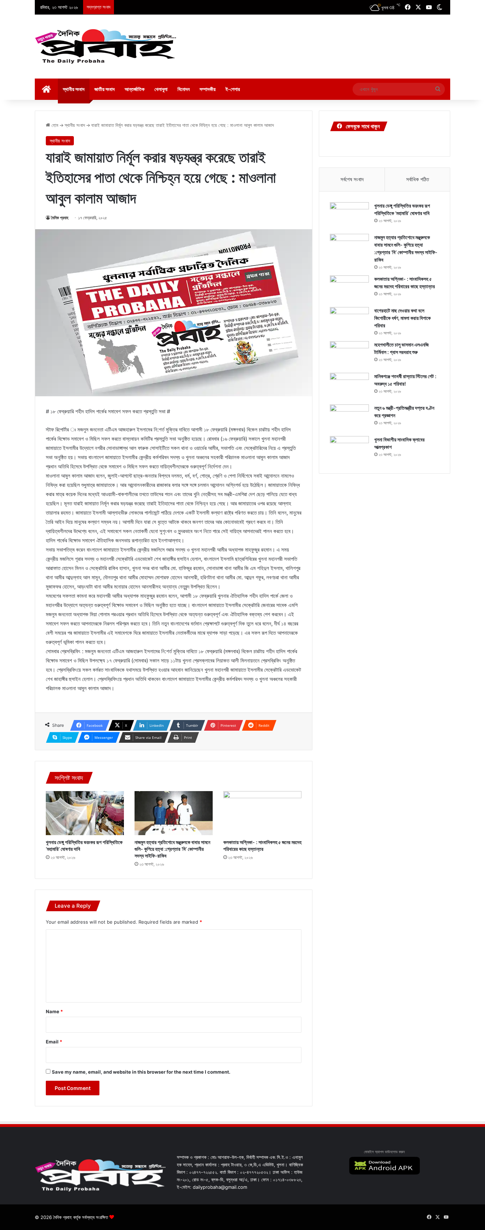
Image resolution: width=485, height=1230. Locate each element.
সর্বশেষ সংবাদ (352, 179)
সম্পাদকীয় (208, 89)
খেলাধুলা (161, 89)
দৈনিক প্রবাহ (60, 217)
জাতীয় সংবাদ (104, 89)
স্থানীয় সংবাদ (74, 89)
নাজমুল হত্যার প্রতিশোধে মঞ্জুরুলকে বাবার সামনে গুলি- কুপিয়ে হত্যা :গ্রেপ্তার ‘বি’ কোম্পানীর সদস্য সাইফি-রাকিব (172, 849)
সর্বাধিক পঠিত (417, 179)
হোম (54, 125)
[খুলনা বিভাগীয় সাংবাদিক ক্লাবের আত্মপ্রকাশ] (349, 449)
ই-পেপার (232, 89)
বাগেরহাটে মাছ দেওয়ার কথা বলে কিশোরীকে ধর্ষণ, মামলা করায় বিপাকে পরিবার (402, 317)
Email (54, 1041)
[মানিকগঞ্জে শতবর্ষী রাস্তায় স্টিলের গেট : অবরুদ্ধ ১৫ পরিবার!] (349, 386)
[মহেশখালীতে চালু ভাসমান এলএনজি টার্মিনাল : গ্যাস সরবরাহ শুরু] (349, 354)
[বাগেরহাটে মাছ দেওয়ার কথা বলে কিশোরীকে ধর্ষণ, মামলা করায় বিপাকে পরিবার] (349, 320)
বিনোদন (184, 89)
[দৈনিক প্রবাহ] (106, 46)
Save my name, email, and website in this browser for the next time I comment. (141, 1072)
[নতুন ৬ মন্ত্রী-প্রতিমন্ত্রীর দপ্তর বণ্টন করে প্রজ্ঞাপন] (349, 417)
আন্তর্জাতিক (135, 89)
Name (54, 1011)
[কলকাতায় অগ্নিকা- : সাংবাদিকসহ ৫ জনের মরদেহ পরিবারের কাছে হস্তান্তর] (262, 813)
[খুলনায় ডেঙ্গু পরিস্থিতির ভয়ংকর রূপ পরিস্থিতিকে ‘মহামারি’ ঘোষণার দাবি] (85, 813)
